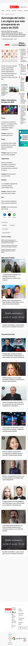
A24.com (14, 608)
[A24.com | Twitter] (8, 612)
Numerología (5, 229)
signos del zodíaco (6, 232)
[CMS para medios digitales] (22, 638)
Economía (8, 10)
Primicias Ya (20, 10)
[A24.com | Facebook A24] (5, 612)
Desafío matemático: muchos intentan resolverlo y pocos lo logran (8, 251)
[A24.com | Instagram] (10, 612)
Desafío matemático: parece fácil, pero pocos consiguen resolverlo (9, 246)
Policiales (26, 10)
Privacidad (21, 613)
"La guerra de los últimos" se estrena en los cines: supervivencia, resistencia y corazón (4, 91)
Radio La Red (23, 7)
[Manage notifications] (25, 640)
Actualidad (14, 10)
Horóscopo (12, 14)
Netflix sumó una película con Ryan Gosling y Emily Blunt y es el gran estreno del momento (9, 241)
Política (3, 10)
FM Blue (14, 616)
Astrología (7, 14)
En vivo (16, 7)
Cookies (20, 620)
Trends (2, 14)
